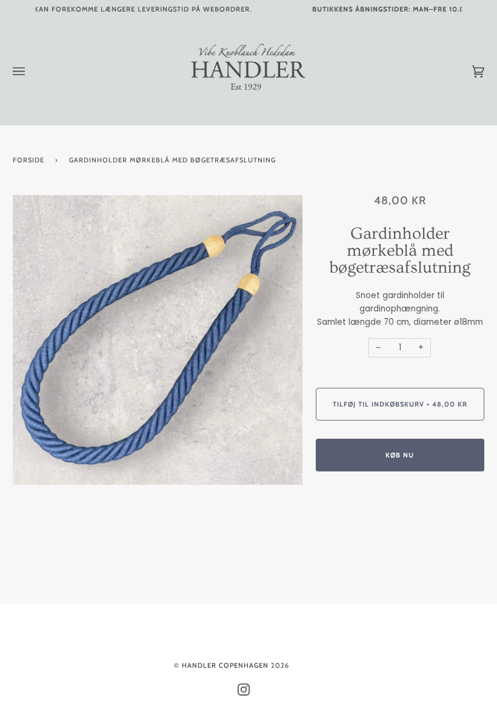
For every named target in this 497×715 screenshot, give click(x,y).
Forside (28, 160)
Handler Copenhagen (225, 665)
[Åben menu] (31, 71)
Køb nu (399, 455)
